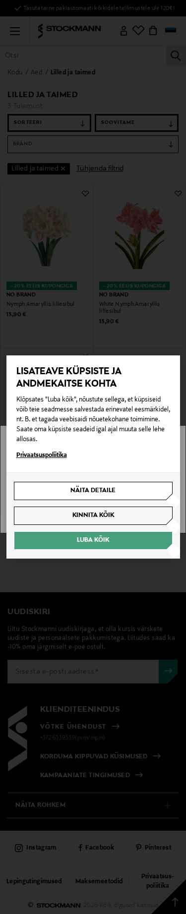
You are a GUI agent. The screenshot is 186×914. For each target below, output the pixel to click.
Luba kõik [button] (93, 540)
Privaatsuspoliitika (41, 455)
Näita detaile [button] (93, 490)
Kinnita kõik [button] (93, 515)
